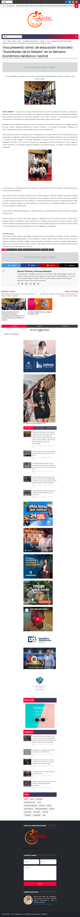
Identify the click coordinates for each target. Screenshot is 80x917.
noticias (42, 41)
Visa (48, 41)
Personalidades (41, 809)
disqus (40, 326)
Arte (26, 799)
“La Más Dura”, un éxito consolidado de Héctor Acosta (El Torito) (43, 751)
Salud (52, 809)
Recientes (29, 428)
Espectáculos (29, 802)
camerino (36, 815)
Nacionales (28, 809)
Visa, (70, 60)
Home (4, 41)
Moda (49, 805)
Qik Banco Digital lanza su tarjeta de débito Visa (40, 313)
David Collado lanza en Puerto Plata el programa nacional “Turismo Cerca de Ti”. (44, 453)
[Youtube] (62, 1)
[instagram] (76, 1)
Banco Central (12, 41)
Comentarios (51, 428)
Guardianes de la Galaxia (30, 41)
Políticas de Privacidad (31, 848)
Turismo (27, 815)
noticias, (66, 60)
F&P (19, 41)
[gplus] (73, 1)
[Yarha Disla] (76, 914)
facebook (65, 326)
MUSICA (42, 805)
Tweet (14, 265)
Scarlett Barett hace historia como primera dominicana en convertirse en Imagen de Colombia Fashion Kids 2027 (44, 466)
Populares (40, 428)
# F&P (20, 250)
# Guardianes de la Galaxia (32, 250)
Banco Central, (40, 60)
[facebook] (66, 1)
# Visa (51, 250)
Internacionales (30, 805)
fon (44, 815)
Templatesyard (18, 914)
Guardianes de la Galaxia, (56, 60)
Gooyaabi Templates (40, 914)
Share (33, 265)
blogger (14, 326)
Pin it (52, 265)
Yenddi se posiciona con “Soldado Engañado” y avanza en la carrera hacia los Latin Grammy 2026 (43, 762)
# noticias (45, 250)
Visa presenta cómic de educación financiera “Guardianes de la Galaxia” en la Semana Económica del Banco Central (13, 316)
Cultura (39, 799)
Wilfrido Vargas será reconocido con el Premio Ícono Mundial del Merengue (44, 783)
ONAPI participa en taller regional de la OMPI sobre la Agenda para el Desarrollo (43, 493)
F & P (39, 802)
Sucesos (37, 812)
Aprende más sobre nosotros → (44, 904)
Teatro (45, 812)
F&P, (46, 60)
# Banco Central (11, 250)
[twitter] (69, 1)
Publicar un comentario (11, 334)
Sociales (27, 812)
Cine (31, 799)
